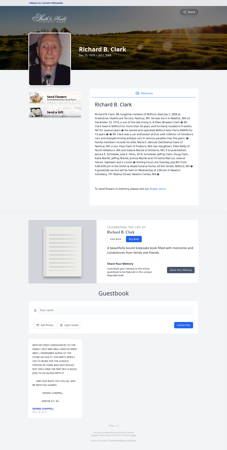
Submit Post (183, 325)
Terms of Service (122, 435)
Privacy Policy (104, 435)
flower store (157, 189)
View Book (115, 239)
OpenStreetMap (117, 440)
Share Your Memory (181, 270)
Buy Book (134, 239)
